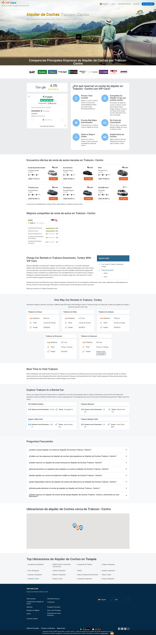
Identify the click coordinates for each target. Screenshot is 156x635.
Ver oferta (53, 178)
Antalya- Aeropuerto (108, 564)
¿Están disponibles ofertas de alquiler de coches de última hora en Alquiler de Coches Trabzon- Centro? (72, 482)
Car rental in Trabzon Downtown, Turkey (113, 265)
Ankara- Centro (57, 578)
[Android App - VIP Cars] (84, 629)
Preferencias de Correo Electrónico (54, 614)
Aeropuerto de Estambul (36, 564)
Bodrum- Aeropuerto (59, 574)
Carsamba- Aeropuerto (84, 578)
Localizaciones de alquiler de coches (35, 602)
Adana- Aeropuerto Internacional (87, 574)
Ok (112, 633)
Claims (29, 613)
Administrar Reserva (124, 4)
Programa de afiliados (33, 610)
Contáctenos (51, 602)
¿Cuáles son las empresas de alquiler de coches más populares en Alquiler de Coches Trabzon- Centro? (72, 456)
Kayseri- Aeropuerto (108, 570)
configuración (104, 633)
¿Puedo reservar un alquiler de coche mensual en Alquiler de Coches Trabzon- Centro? (65, 463)
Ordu (105, 277)
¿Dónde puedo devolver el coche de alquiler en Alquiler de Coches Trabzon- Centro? (64, 488)
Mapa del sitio (61, 628)
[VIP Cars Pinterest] (125, 629)
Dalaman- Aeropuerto (35, 574)
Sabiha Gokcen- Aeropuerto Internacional (62, 565)
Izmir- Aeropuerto (33, 570)
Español (105, 4)
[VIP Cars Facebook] (119, 629)
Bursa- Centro (106, 574)
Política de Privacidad (33, 628)
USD (113, 4)
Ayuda (135, 4)
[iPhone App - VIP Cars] (96, 629)
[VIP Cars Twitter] (122, 629)
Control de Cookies (32, 618)
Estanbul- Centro (33, 578)
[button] (78, 528)
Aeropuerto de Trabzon (84, 564)
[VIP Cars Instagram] (128, 629)
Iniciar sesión (149, 4)
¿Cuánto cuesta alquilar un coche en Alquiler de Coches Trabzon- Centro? (60, 450)
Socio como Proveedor (54, 610)
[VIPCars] (28, 19)
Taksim (79, 570)
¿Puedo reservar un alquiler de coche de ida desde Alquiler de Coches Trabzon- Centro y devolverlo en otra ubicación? (74, 495)
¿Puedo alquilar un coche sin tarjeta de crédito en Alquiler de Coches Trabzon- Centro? (65, 475)
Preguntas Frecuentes (53, 607)
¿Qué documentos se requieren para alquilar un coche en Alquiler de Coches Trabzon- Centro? (69, 469)
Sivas (106, 273)
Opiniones (29, 607)
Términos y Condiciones (48, 628)
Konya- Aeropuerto (108, 578)
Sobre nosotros (31, 598)
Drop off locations (107, 270)
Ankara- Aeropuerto (59, 570)
